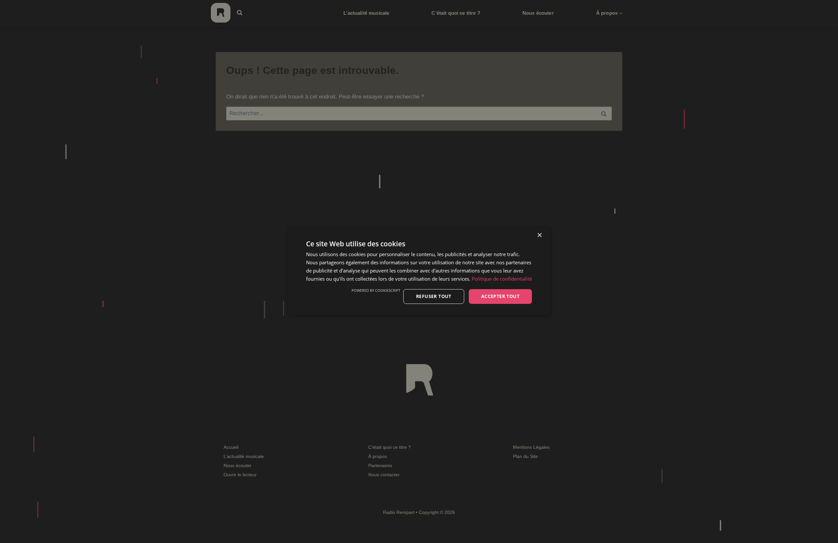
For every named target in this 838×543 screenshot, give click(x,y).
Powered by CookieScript (376, 290)
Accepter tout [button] (500, 296)
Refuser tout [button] (433, 296)
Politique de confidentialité (502, 278)
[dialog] (419, 271)
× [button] (539, 235)
